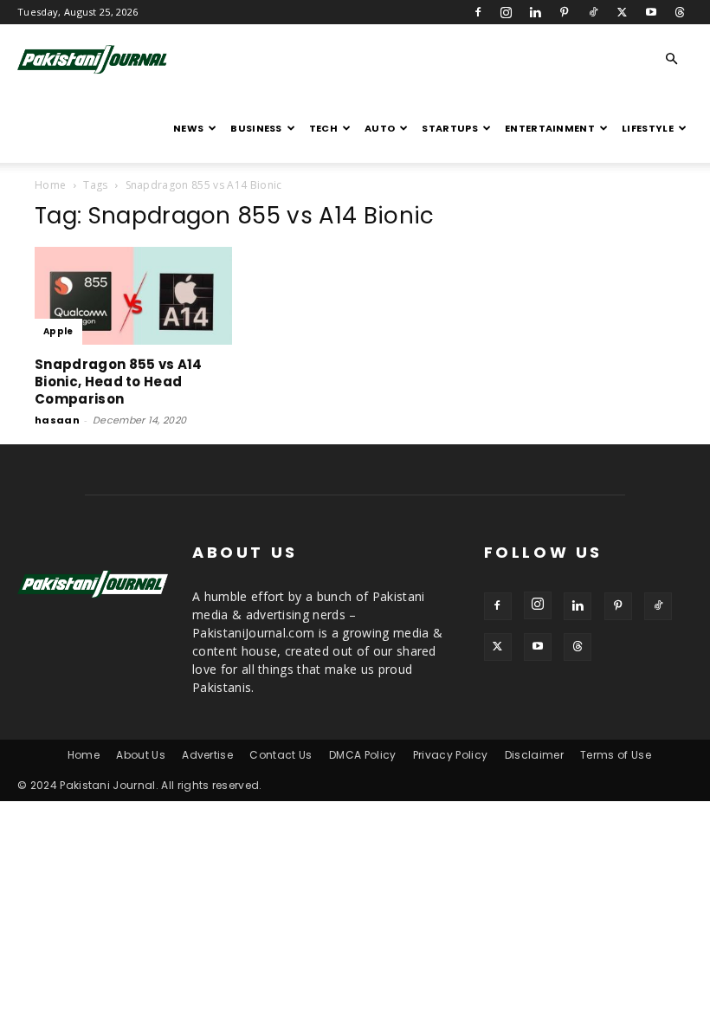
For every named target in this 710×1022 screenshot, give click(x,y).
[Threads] (680, 12)
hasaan (57, 420)
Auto (380, 128)
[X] (622, 12)
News (188, 128)
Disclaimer (534, 754)
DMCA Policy (363, 754)
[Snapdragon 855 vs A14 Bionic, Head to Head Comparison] (133, 296)
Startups (450, 128)
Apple (58, 331)
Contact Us (280, 754)
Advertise (207, 754)
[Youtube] (651, 12)
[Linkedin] (535, 12)
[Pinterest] (565, 12)
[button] (672, 59)
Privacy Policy (450, 754)
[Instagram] (507, 12)
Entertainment (550, 128)
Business (256, 128)
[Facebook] (478, 12)
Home (50, 185)
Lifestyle (648, 128)
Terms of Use (615, 754)
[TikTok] (593, 12)
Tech (323, 128)
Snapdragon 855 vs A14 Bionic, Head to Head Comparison (119, 381)
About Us (140, 754)
